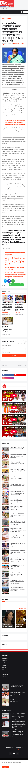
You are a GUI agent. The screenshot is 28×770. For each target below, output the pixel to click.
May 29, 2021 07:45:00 (18, 43)
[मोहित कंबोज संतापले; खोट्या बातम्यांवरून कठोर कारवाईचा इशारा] (5, 703)
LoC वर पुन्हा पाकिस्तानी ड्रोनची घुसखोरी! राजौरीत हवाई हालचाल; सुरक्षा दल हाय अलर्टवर (17, 589)
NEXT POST (4, 365)
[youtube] (14, 753)
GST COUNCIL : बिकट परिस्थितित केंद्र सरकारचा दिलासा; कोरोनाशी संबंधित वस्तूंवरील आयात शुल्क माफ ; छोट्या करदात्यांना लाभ (15, 274)
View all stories (22, 608)
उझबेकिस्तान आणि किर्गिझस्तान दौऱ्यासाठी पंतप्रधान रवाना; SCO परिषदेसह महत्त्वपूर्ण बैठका (16, 574)
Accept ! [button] (5, 767)
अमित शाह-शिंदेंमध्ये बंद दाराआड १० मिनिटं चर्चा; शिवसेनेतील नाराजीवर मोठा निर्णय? (17, 567)
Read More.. (5, 312)
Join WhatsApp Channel (17, 284)
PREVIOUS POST (22, 365)
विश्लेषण (3, 672)
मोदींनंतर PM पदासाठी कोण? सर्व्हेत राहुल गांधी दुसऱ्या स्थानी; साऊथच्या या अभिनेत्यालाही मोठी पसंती (7, 308)
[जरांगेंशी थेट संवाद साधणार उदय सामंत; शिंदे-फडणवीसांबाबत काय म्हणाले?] (5, 688)
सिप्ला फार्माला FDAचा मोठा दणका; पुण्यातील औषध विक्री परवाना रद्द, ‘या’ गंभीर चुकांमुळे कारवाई (17, 582)
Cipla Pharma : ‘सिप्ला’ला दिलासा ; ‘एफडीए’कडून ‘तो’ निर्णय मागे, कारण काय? (17, 515)
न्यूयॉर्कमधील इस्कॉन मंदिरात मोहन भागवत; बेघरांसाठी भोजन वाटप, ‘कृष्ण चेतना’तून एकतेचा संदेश (17, 559)
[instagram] (17, 753)
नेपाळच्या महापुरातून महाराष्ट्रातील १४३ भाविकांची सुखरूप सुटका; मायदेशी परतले (17, 545)
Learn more (10, 763)
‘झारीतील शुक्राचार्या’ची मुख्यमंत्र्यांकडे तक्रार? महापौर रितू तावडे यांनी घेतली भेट (17, 552)
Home (3, 18)
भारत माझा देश (4, 665)
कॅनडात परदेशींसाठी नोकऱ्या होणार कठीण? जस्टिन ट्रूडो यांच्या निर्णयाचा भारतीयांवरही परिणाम (19, 308)
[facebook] (10, 753)
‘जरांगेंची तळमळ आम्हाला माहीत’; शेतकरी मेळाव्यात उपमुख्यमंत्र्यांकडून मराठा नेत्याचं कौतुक (18, 456)
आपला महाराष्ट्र (5, 658)
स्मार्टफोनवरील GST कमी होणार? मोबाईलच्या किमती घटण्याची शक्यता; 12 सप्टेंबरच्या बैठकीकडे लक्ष (18, 530)
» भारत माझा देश (8, 18)
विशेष (3, 669)
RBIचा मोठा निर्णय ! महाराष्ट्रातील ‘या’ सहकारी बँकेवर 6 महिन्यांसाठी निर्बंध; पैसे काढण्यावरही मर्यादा (17, 523)
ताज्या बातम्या (4, 660)
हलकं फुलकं (4, 676)
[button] (22, 12)
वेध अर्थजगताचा (5, 674)
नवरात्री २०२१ (5, 663)
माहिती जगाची (4, 667)
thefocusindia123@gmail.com (15, 749)
